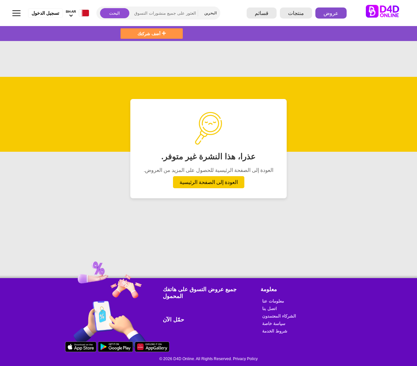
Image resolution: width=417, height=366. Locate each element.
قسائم (261, 13)
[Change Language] (82, 13)
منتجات (296, 13)
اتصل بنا (269, 308)
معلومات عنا (273, 301)
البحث (114, 13)
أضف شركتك (149, 33)
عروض (331, 13)
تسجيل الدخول (45, 13)
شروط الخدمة (274, 331)
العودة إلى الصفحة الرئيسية (209, 182)
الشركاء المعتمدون (279, 316)
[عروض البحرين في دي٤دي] (387, 13)
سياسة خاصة (273, 323)
